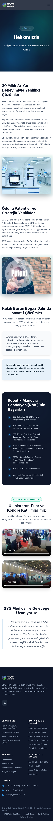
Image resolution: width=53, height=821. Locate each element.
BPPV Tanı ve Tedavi (37, 732)
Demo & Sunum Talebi (37, 770)
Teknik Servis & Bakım (37, 748)
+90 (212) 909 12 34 (14, 790)
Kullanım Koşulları (26, 817)
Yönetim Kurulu (8, 764)
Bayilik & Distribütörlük (38, 762)
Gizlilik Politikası (43, 814)
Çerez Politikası (29, 814)
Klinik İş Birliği (34, 766)
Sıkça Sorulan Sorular (37, 744)
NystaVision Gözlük (10, 732)
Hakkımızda (7, 760)
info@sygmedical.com (15, 795)
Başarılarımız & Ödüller (12, 768)
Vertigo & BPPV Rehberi (38, 728)
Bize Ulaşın (33, 774)
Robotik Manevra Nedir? (38, 736)
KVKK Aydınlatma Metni (12, 814)
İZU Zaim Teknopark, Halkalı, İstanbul (22, 785)
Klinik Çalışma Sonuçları (38, 740)
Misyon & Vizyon (9, 772)
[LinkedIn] (4, 703)
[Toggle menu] (48, 4)
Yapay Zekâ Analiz (10, 736)
